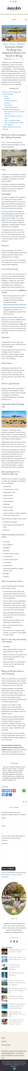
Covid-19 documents (10, 101)
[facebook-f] (11, 1)
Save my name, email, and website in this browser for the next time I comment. (13, 838)
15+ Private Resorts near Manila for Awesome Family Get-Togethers (17, 982)
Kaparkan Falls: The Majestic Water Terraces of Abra (17, 1014)
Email (4, 826)
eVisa (6, 96)
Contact (4, 1041)
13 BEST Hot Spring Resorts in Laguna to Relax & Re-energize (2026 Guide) (17, 1006)
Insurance (7, 103)
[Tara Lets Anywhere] (14, 8)
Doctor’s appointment (11, 107)
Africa (5, 44)
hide (17, 88)
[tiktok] (15, 1)
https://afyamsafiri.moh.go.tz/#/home (14, 304)
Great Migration (6, 69)
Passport (7, 98)
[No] (26, 1065)
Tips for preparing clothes (12, 120)
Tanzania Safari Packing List (11, 109)
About (3, 1038)
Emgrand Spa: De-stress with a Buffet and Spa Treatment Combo (16, 1022)
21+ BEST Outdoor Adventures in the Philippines (14, 967)
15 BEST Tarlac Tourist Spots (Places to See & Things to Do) (17, 990)
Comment (5, 843)
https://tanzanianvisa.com (10, 213)
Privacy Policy (6, 1045)
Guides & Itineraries (17, 44)
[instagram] (13, 1)
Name (4, 818)
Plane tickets (8, 105)
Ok (14, 1068)
